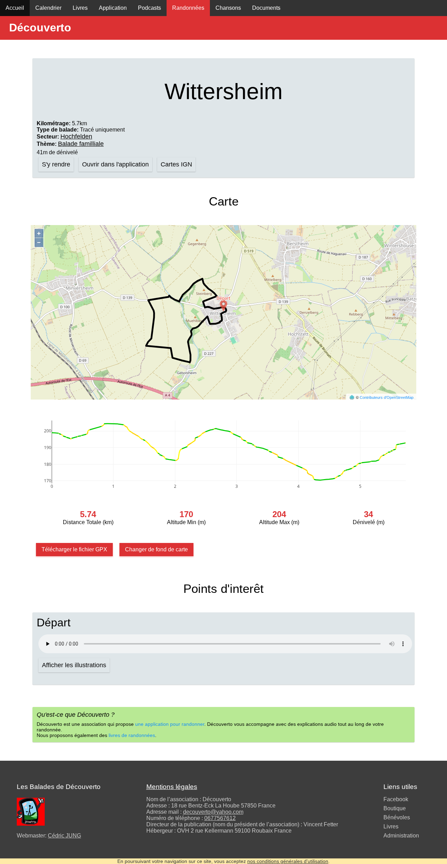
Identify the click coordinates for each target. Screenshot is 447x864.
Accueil (15, 8)
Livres (80, 8)
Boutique (394, 808)
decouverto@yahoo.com (213, 812)
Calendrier (48, 8)
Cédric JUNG (64, 836)
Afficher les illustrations (74, 665)
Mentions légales (171, 786)
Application (113, 8)
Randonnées (188, 8)
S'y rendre (56, 164)
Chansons (228, 8)
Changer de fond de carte (156, 549)
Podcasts (149, 8)
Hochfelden (76, 136)
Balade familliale (81, 143)
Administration (401, 836)
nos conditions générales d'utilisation (287, 861)
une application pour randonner (169, 724)
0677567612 (220, 818)
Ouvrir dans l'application (115, 164)
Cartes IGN (176, 164)
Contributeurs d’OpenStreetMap (386, 397)
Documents (266, 8)
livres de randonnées (132, 735)
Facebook (395, 799)
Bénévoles (396, 817)
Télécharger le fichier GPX (74, 549)
